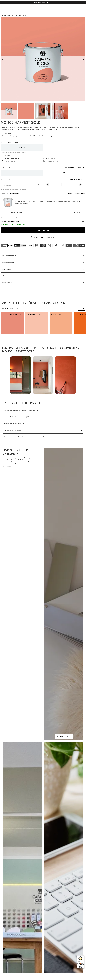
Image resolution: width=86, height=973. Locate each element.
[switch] (80, 967)
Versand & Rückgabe (7, 282)
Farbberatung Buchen (63, 736)
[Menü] (83, 956)
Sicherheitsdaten (6, 269)
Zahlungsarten (6, 276)
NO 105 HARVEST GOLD (21, 15)
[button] (3, 59)
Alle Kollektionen (5, 15)
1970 (13, 15)
